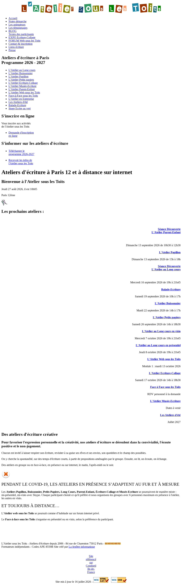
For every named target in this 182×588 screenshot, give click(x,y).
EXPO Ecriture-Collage (22, 37)
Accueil (13, 18)
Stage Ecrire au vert (20, 108)
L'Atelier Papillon (18, 76)
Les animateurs (17, 24)
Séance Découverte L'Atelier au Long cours (166, 268)
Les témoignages (18, 27)
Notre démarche (17, 21)
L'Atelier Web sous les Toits (24, 92)
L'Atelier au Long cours (22, 70)
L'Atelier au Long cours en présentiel (158, 345)
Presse (12, 50)
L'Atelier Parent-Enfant (22, 89)
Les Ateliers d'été (18, 102)
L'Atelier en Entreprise (21, 98)
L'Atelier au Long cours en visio (161, 331)
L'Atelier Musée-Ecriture (22, 86)
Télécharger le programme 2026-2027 (21, 152)
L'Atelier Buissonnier (21, 73)
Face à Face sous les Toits (165, 387)
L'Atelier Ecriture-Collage (23, 82)
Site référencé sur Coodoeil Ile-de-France (91, 564)
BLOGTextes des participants (21, 32)
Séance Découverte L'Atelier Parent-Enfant (166, 231)
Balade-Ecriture (17, 105)
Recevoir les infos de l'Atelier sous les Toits (21, 162)
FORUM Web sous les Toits (24, 40)
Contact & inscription (21, 43)
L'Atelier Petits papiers (21, 79)
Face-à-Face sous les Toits (23, 95)
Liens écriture (16, 46)
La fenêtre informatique (82, 546)
